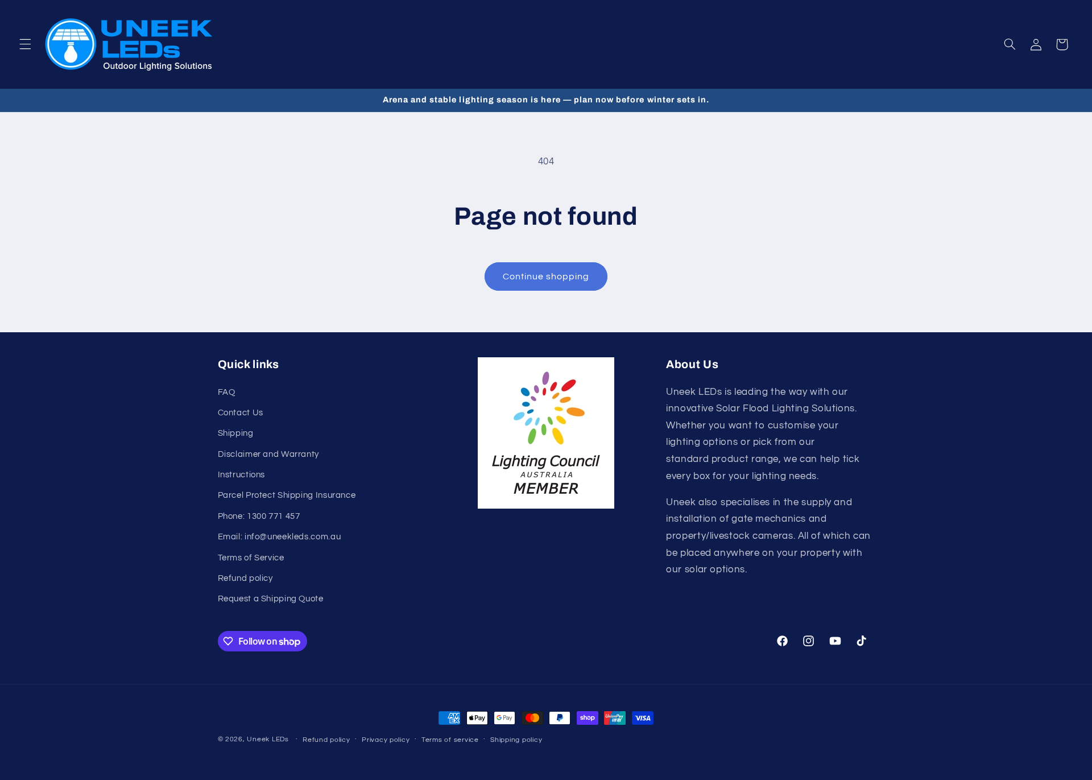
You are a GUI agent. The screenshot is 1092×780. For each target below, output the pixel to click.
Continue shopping (546, 276)
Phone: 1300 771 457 (259, 516)
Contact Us (240, 412)
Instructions (242, 475)
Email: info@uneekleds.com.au (279, 537)
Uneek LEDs (267, 739)
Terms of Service (251, 558)
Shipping (236, 434)
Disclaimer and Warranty (269, 454)
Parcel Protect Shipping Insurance (287, 496)
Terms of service (450, 740)
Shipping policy (516, 740)
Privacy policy (386, 740)
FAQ (226, 392)
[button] (25, 44)
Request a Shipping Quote (271, 599)
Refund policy (245, 578)
